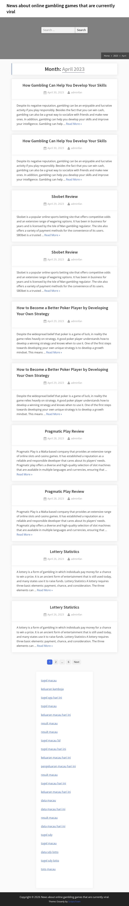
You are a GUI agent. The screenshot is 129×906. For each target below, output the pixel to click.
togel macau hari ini (53, 749)
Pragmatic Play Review (64, 431)
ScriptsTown (74, 901)
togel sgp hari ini (51, 697)
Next (76, 662)
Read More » (74, 124)
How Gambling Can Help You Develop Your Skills (65, 85)
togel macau (49, 843)
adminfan (76, 92)
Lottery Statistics (64, 551)
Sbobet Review (64, 196)
